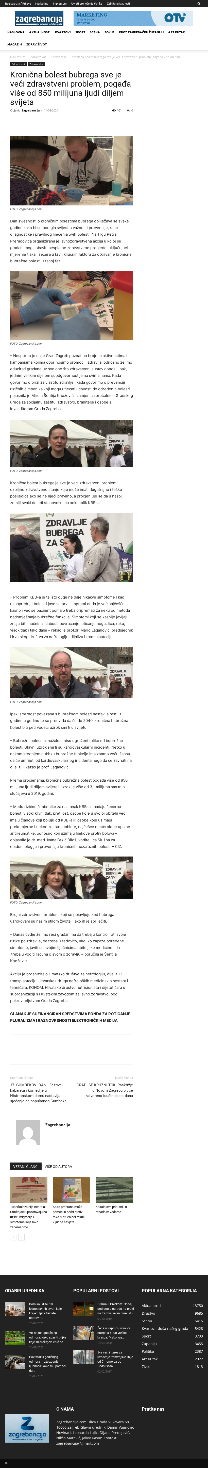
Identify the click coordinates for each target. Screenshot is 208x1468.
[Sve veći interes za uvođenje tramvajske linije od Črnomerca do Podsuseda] (83, 1357)
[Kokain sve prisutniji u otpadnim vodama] (114, 1190)
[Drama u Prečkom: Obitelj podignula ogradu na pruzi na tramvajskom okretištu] (83, 1309)
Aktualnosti (39, 32)
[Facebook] (15, 122)
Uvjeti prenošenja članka (86, 3)
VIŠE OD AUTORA (58, 1167)
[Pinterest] (38, 122)
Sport (80, 32)
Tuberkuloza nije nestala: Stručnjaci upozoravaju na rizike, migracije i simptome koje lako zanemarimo (28, 1217)
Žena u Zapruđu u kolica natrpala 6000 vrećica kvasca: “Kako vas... (114, 1333)
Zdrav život (36, 44)
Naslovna (16, 32)
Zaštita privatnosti (118, 3)
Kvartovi (63, 32)
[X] (27, 122)
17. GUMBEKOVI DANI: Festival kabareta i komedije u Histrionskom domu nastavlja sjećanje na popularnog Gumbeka (38, 1093)
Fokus (109, 32)
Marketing (41, 3)
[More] (62, 122)
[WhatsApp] (50, 122)
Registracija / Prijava (18, 3)
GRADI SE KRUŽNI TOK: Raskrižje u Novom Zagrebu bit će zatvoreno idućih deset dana (105, 1090)
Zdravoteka (59, 57)
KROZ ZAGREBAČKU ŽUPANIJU (141, 32)
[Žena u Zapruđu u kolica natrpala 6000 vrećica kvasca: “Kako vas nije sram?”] (83, 1333)
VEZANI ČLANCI (26, 1167)
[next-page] (21, 1237)
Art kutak (176, 32)
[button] (199, 3)
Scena (95, 32)
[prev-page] (13, 1237)
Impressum (59, 3)
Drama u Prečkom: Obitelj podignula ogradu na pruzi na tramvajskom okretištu (115, 1308)
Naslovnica (18, 57)
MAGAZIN (14, 44)
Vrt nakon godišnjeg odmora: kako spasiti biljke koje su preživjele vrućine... (47, 1337)
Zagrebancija (31, 110)
